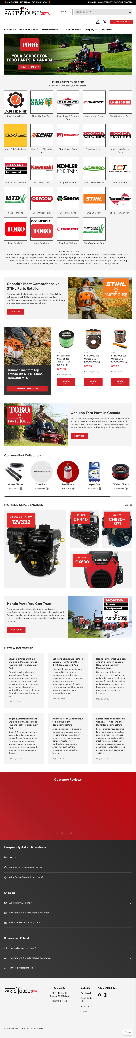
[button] (105, 22)
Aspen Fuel (40, 254)
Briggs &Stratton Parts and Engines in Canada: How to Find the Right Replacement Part (23, 723)
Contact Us (106, 29)
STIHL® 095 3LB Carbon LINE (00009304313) (119, 358)
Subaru (102, 260)
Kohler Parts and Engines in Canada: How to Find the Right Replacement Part (110, 721)
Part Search (10, 29)
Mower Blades (15, 484)
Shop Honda (16, 630)
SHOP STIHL (15, 312)
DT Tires (103, 254)
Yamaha (89, 263)
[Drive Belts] (41, 472)
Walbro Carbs (55, 263)
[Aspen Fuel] (94, 472)
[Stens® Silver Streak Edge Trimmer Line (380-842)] (66, 339)
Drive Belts (42, 484)
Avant (48, 254)
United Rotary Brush (39, 263)
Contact (84, 1011)
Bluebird (56, 254)
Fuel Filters (68, 484)
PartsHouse (14, 1028)
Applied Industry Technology (20, 254)
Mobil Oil (13, 260)
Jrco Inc (103, 257)
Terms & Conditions (37, 1028)
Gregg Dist (24, 257)
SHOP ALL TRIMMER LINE (27, 388)
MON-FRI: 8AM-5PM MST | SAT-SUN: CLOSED (110, 2)
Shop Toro (79, 436)
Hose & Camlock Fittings (56, 257)
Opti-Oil (38, 260)
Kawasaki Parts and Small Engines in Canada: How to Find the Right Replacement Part (23, 663)
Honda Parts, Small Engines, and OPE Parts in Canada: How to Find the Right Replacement (111, 663)
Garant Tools (123, 254)
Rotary (81, 260)
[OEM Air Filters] (121, 472)
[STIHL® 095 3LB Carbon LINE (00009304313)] (120, 339)
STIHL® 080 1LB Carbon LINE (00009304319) (92, 358)
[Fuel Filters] (68, 472)
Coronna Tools (92, 254)
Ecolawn (112, 254)
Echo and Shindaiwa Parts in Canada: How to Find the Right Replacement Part (67, 661)
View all (128, 505)
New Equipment (74, 29)
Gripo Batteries (37, 257)
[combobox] (103, 12)
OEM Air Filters (121, 484)
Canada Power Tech (75, 254)
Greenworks (12, 257)
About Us (84, 1006)
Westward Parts (77, 263)
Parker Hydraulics (50, 260)
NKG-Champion (25, 260)
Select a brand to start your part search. (68, 85)
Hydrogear (73, 257)
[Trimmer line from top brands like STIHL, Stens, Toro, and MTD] (27, 346)
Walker (66, 263)
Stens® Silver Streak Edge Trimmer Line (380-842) (63, 360)
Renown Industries (68, 260)
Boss (63, 254)
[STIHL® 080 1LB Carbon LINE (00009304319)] (93, 339)
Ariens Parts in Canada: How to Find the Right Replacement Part (67, 721)
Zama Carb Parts (101, 263)
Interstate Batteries (88, 257)
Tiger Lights (112, 260)
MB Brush (124, 257)
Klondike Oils (113, 257)
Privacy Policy (24, 1028)
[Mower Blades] (15, 472)
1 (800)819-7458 (59, 1001)
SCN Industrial (91, 260)
